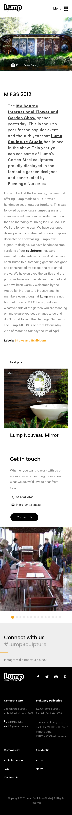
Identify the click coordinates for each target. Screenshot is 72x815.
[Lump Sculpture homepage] (14, 678)
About (40, 760)
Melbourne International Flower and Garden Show (33, 111)
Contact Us (11, 777)
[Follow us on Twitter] (45, 678)
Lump (44, 296)
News (39, 769)
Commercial (12, 750)
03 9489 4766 (24, 497)
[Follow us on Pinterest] (63, 678)
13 (17, 65)
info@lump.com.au (28, 504)
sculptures (34, 250)
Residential (43, 750)
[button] (12, 617)
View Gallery (31, 65)
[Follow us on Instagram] (54, 678)
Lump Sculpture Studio (35, 138)
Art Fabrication (13, 760)
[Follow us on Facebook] (36, 678)
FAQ (6, 769)
